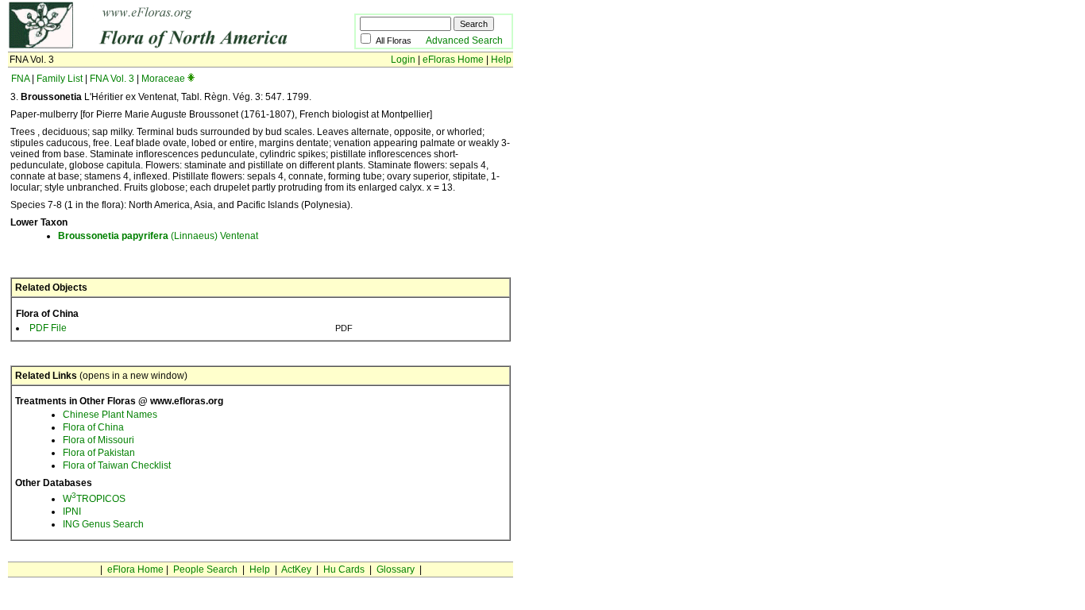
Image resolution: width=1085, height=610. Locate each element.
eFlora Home (135, 569)
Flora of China (93, 427)
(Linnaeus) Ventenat (158, 235)
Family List (60, 78)
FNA (20, 78)
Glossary (395, 569)
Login (403, 59)
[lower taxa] (191, 78)
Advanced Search (464, 40)
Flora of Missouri (98, 440)
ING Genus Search (103, 524)
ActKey (296, 569)
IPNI (72, 511)
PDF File (48, 328)
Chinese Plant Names (110, 414)
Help (501, 59)
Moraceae (163, 78)
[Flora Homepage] (157, 46)
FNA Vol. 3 (112, 78)
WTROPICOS (94, 498)
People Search (205, 569)
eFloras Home (453, 59)
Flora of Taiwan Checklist (117, 465)
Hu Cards (344, 569)
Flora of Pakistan (99, 452)
